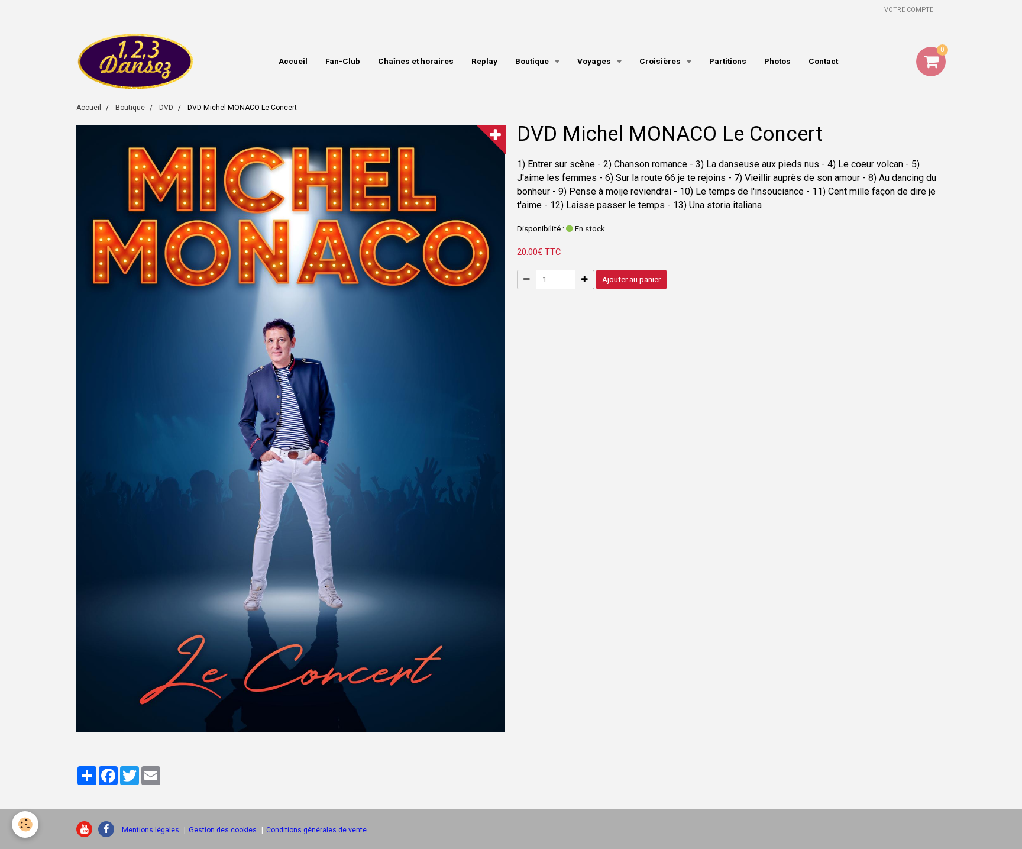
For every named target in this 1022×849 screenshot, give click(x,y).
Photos (777, 61)
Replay (484, 61)
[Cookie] (25, 824)
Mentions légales (150, 830)
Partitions (727, 61)
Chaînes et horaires (416, 61)
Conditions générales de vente (316, 830)
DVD (166, 108)
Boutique (533, 61)
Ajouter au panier (631, 279)
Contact (823, 61)
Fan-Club (342, 61)
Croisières (661, 61)
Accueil (293, 61)
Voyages (595, 61)
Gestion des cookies (223, 830)
